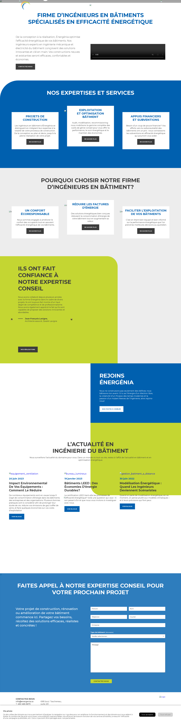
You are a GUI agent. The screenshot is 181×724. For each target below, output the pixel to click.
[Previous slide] (11, 319)
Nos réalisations (28, 349)
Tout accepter (147, 715)
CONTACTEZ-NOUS (25, 66)
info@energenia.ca (24, 701)
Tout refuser (165, 715)
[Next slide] (71, 319)
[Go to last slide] (65, 497)
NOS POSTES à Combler (111, 409)
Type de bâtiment (101, 632)
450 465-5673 (24, 704)
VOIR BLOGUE (17, 516)
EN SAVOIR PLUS (35, 142)
